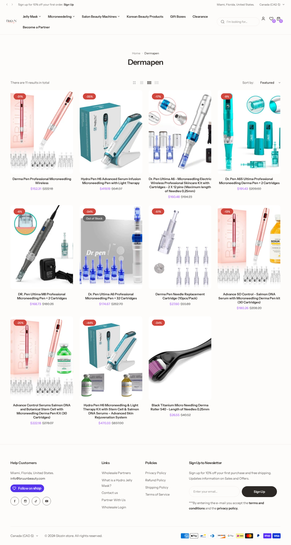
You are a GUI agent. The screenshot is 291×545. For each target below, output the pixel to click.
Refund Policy (155, 480)
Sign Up (259, 492)
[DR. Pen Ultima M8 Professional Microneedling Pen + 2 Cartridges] (41, 247)
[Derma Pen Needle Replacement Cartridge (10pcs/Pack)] (180, 247)
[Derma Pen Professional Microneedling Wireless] (41, 132)
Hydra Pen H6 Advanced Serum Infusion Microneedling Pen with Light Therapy (111, 181)
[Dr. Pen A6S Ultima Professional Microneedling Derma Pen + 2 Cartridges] (249, 132)
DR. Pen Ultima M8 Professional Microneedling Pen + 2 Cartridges (42, 296)
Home (136, 53)
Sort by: (248, 83)
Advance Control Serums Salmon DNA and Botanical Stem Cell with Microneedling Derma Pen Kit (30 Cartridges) (42, 411)
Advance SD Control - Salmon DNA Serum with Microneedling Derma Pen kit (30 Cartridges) (249, 298)
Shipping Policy (156, 487)
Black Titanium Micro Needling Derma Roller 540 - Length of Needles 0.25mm (180, 407)
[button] (6, 4)
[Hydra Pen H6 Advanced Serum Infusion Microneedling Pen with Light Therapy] (111, 132)
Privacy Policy (155, 473)
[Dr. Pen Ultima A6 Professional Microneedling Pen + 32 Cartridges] (111, 247)
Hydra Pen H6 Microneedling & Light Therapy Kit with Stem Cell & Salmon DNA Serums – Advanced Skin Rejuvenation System (111, 411)
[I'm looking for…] (222, 21)
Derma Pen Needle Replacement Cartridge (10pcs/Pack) (180, 296)
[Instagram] (25, 501)
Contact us (110, 493)
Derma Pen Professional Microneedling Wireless (42, 181)
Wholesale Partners (116, 473)
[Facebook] (14, 501)
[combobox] (238, 21)
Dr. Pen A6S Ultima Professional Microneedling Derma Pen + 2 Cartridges (249, 181)
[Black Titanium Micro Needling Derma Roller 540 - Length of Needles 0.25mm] (180, 358)
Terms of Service (157, 494)
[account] (265, 21)
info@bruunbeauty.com (27, 478)
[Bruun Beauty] (11, 21)
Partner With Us (113, 500)
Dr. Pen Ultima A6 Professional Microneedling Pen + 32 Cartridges (111, 296)
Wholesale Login (114, 507)
